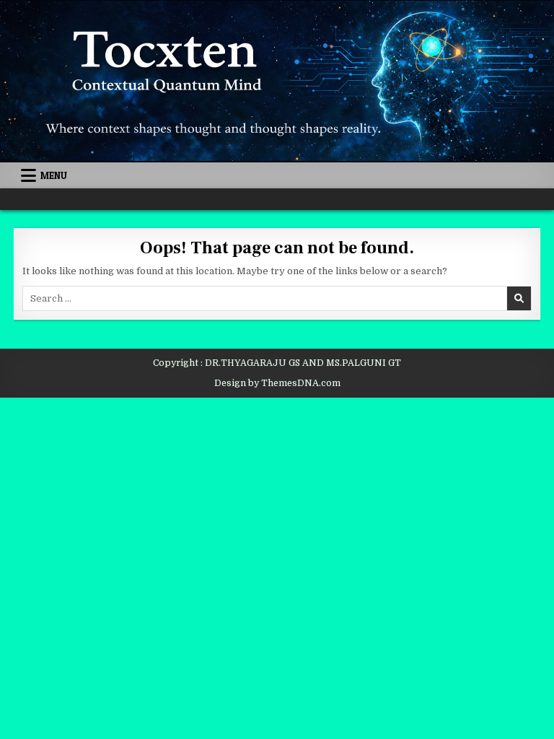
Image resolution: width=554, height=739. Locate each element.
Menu (53, 175)
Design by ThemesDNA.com (277, 383)
